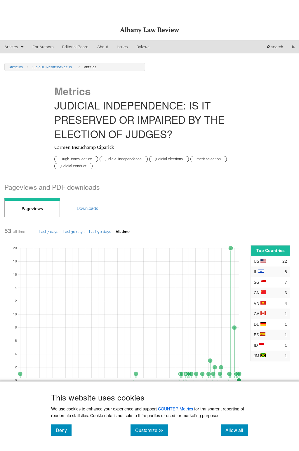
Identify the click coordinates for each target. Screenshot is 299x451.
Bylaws (142, 47)
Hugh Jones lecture (76, 159)
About (102, 47)
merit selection (209, 159)
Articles (11, 47)
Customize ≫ (151, 429)
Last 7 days (48, 231)
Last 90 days (100, 231)
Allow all (236, 429)
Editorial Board (75, 47)
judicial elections (169, 159)
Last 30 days (73, 231)
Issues (122, 47)
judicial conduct (73, 166)
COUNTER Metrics (175, 408)
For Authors (42, 47)
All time (123, 231)
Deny (64, 429)
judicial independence (124, 159)
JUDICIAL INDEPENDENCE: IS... (53, 67)
